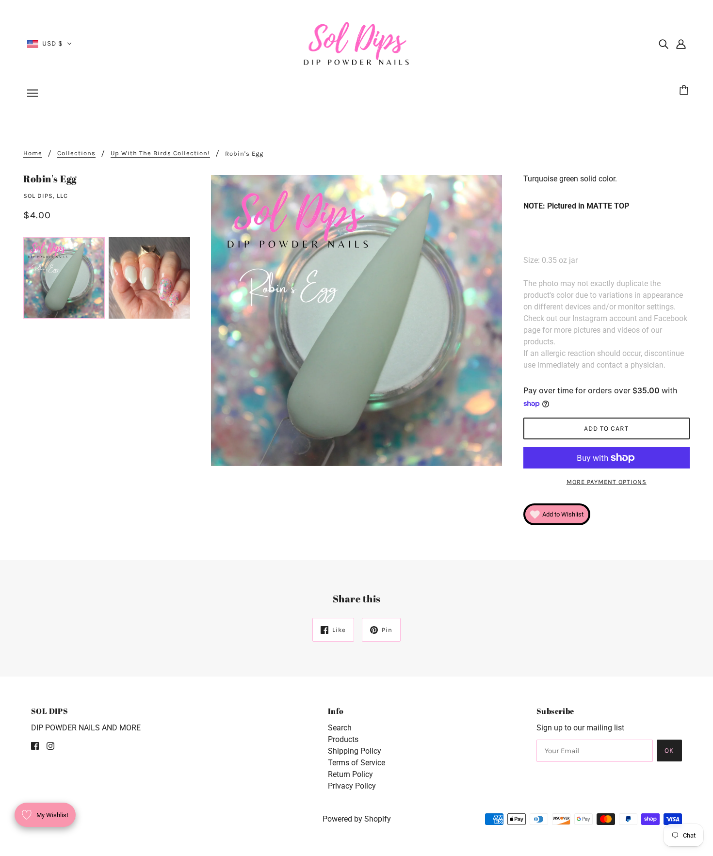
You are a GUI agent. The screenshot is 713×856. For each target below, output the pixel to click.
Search (340, 727)
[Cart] (685, 91)
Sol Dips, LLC (45, 195)
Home (32, 153)
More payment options (607, 481)
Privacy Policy (352, 786)
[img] (663, 43)
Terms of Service (356, 762)
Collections (76, 153)
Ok (669, 750)
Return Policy (350, 774)
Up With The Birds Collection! (160, 153)
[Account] (681, 43)
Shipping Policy (354, 751)
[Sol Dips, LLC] (357, 43)
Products (343, 739)
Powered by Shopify (357, 819)
